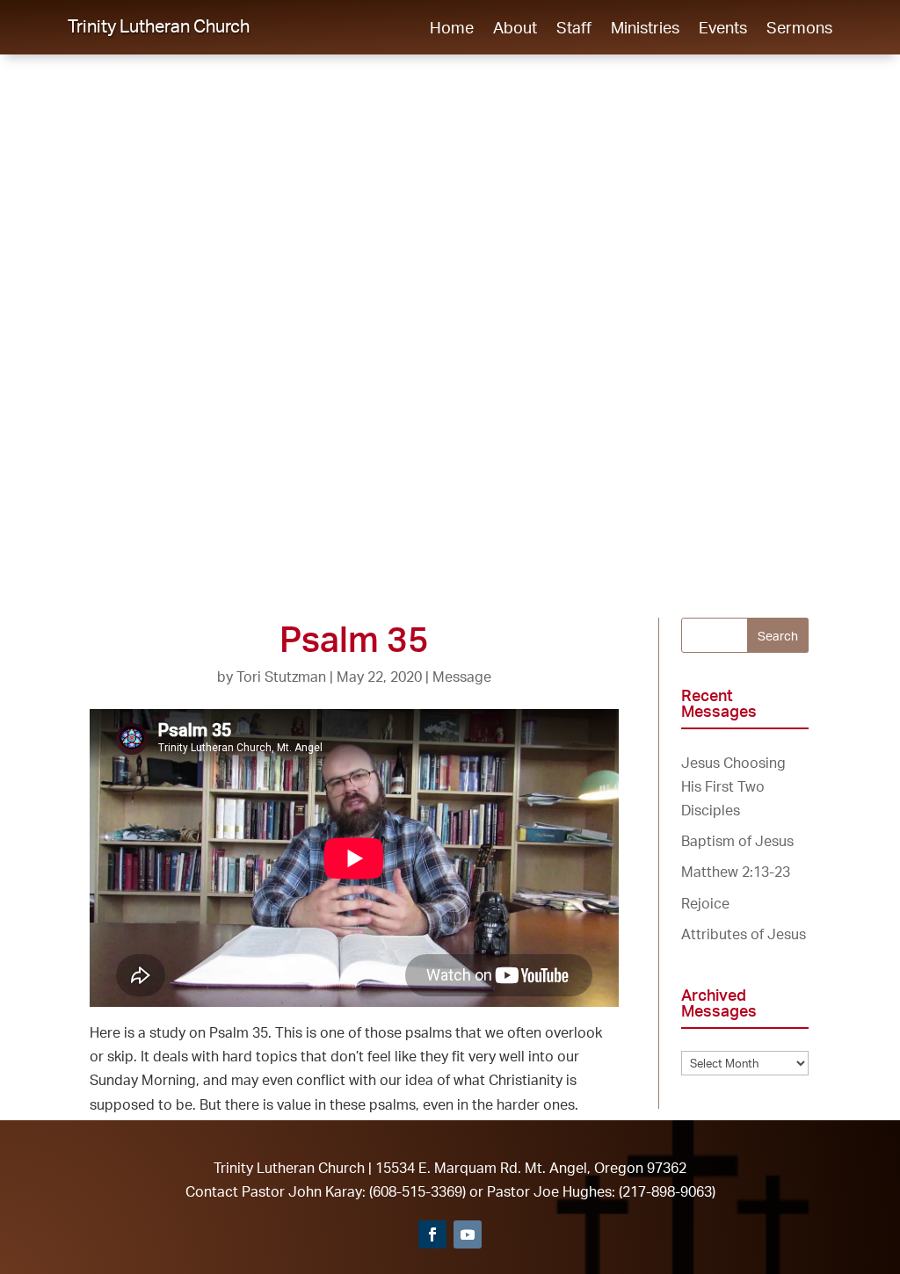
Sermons (799, 29)
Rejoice (705, 903)
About (515, 29)
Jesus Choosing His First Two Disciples (733, 786)
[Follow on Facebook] (432, 1234)
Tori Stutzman (281, 676)
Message (461, 676)
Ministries (645, 29)
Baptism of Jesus (737, 841)
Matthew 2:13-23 (735, 871)
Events (723, 29)
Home (452, 29)
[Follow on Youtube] (468, 1234)
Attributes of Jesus (743, 934)
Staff (574, 29)
